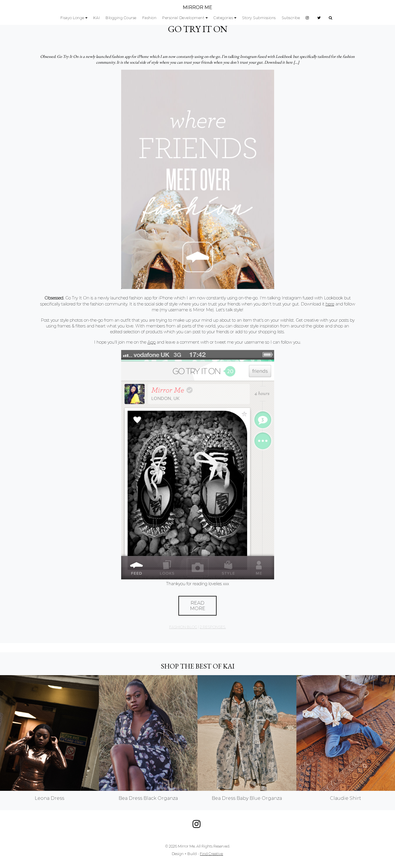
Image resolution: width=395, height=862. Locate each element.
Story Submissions (259, 18)
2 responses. (213, 627)
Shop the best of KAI (198, 666)
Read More (197, 605)
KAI (96, 18)
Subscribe (291, 18)
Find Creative (211, 854)
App (151, 342)
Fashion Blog (183, 627)
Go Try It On (197, 29)
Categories (223, 18)
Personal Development (183, 18)
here (330, 304)
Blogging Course (121, 18)
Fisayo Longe (72, 18)
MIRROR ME (197, 7)
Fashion (149, 18)
